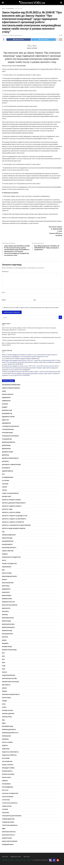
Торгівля (5, 809)
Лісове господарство (9, 563)
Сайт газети (5, 856)
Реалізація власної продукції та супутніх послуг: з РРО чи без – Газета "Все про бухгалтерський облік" (30, 366)
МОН (3, 656)
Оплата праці (6, 697)
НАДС (3, 665)
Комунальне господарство (11, 557)
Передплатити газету (15, 856)
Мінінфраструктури (8, 602)
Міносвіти (5, 611)
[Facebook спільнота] (54, 860)
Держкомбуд (6, 445)
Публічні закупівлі (8, 774)
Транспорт (5, 812)
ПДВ (3, 720)
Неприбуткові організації (10, 681)
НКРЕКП (4, 688)
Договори (5, 461)
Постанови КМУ (7, 761)
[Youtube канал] (57, 860)
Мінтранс (5, 637)
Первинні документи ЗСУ (10, 732)
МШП (3, 662)
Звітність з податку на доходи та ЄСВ (14, 515)
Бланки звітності (8, 394)
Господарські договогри (10, 426)
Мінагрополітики (7, 582)
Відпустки (5, 420)
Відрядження (6, 423)
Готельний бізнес (8, 429)
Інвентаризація (7, 538)
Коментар (5, 271)
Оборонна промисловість (11, 694)
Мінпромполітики (8, 618)
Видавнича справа (8, 416)
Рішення (5, 780)
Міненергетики (7, 598)
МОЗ (3, 653)
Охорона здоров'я (8, 713)
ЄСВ (3, 474)
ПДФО (4, 723)
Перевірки (5, 739)
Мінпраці (5, 614)
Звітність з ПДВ (7, 509)
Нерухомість (6, 685)
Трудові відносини (8, 819)
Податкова (5, 749)
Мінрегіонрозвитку (8, 627)
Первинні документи (9, 729)
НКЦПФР (4, 691)
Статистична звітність (9, 803)
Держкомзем (6, 448)
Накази (4, 672)
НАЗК (3, 669)
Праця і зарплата (7, 764)
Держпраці (5, 455)
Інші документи (7, 544)
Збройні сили (6, 496)
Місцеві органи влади (9, 649)
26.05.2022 (4, 35)
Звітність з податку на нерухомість (14, 519)
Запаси (4, 490)
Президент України (8, 768)
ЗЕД (3, 531)
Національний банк (8, 675)
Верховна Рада (18, 8)
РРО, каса (5, 790)
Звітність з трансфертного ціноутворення (16, 525)
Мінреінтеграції (7, 630)
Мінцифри (5, 643)
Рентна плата (6, 777)
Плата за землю (7, 742)
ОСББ (3, 704)
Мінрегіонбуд (6, 621)
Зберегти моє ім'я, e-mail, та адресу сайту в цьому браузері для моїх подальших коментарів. (31, 307)
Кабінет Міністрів (7, 551)
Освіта (4, 707)
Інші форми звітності (9, 547)
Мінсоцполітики (7, 634)
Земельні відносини (9, 535)
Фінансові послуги (8, 835)
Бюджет (4, 407)
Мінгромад (5, 586)
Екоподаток (6, 468)
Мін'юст (4, 579)
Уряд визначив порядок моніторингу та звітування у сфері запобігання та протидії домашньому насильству (31, 337)
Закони (20, 35)
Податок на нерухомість (10, 752)
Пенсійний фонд (7, 726)
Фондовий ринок (7, 844)
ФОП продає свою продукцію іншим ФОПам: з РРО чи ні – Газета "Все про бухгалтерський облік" (28, 360)
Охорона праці (7, 717)
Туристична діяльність (10, 825)
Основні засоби (7, 710)
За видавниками (10, 8)
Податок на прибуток (9, 755)
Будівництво (6, 397)
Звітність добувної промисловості (14, 503)
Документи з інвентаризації (11, 464)
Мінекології (6, 592)
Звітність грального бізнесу (11, 499)
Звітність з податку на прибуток (13, 522)
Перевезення (6, 736)
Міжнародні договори (9, 576)
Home (3, 8)
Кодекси (5, 554)
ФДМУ (4, 828)
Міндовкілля (6, 589)
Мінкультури (6, 608)
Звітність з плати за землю (11, 512)
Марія (3, 354)
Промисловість (7, 771)
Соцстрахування (7, 796)
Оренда (4, 701)
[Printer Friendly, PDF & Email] (32, 46)
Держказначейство (8, 442)
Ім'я (3, 292)
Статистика (6, 800)
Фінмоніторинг (7, 838)
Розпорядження (7, 787)
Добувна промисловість (10, 458)
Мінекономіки (6, 595)
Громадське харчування (10, 436)
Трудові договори (8, 822)
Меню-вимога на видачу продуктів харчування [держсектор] (22, 358)
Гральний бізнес (7, 432)
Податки (5, 745)
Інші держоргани (7, 541)
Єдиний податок (7, 471)
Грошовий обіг (7, 439)
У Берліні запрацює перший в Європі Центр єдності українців (18, 340)
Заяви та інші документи (10, 493)
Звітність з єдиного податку (11, 506)
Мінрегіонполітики (8, 624)
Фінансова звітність (9, 831)
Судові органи (7, 806)
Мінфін (4, 640)
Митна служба (7, 573)
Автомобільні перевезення (11, 384)
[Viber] (50, 860)
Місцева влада (7, 646)
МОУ (3, 659)
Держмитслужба (7, 452)
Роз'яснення (6, 784)
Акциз (4, 391)
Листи (4, 560)
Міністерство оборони (9, 605)
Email (4, 300)
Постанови (6, 758)
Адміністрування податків (11, 388)
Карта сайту (27, 856)
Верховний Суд (7, 413)
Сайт (34, 300)
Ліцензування (6, 567)
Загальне (5, 484)
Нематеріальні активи (9, 678)
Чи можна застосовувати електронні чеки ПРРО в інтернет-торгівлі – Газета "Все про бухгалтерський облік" (31, 371)
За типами (5, 480)
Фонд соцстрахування (9, 841)
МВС (3, 570)
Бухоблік (5, 404)
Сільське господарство (10, 793)
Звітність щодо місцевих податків (13, 528)
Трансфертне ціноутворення (11, 816)
